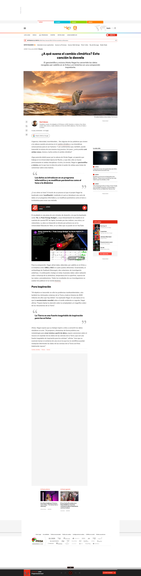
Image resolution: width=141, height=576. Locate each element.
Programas (45, 35)
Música (34, 35)
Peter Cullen (84, 45)
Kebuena (98, 541)
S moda (81, 543)
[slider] (70, 569)
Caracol (99, 539)
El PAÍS (52, 539)
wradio (68, 541)
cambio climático (64, 144)
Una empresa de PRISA (37, 540)
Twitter (26, 126)
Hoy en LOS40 (61, 35)
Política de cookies (66, 534)
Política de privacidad (56, 534)
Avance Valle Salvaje (74, 45)
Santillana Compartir (76, 539)
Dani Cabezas (43, 122)
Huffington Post (54, 541)
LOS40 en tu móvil (90, 534)
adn (93, 539)
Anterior (61, 573)
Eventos (53, 35)
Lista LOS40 (27, 35)
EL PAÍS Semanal (86, 541)
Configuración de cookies (78, 534)
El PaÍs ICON (74, 543)
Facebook (26, 121)
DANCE (74, 22)
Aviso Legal (38, 534)
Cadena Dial (80, 541)
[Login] (115, 28)
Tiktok (64, 517)
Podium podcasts (67, 543)
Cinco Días (74, 541)
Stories (80, 517)
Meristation (95, 543)
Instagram (60, 517)
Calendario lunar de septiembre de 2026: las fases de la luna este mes (105, 169)
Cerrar (116, 40)
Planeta (41, 49)
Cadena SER (83, 539)
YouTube (67, 517)
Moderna (59, 543)
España (108, 28)
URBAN (90, 22)
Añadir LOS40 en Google (41, 135)
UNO (63, 541)
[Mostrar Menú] (26, 28)
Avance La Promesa (61, 45)
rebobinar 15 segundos (65, 573)
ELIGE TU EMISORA (108, 572)
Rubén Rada (103, 45)
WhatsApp (26, 130)
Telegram (26, 134)
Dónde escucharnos (100, 534)
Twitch (77, 517)
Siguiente (80, 573)
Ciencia (48, 349)
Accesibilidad (46, 534)
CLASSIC (57, 22)
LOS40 (41, 22)
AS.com (88, 539)
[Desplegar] (70, 567)
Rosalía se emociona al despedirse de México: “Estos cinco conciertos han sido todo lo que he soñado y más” (104, 178)
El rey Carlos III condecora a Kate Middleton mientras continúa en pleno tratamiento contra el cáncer (69, 505)
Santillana (67, 539)
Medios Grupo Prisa (37, 544)
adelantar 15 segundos (76, 573)
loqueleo (88, 543)
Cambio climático (35, 349)
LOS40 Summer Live (72, 35)
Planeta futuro (92, 541)
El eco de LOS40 (33, 49)
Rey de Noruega (94, 45)
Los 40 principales (60, 539)
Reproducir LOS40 (84, 208)
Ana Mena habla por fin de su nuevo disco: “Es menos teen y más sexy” (49, 504)
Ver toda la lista (104, 254)
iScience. (58, 281)
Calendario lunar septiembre (45, 45)
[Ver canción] (97, 226)
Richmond (51, 543)
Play (70, 573)
